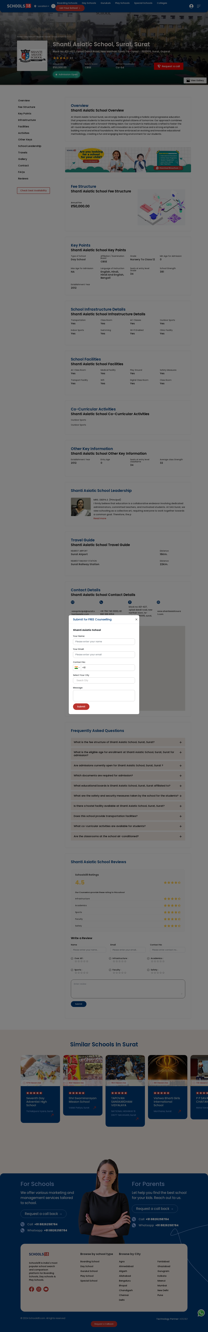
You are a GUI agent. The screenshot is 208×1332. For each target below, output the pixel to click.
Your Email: (78, 649)
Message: (78, 687)
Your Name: (79, 636)
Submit (81, 706)
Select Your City (81, 675)
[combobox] (77, 667)
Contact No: (79, 662)
